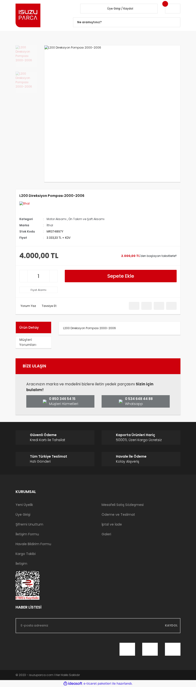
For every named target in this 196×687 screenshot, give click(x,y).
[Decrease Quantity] (23, 276)
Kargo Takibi (26, 553)
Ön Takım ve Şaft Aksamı (86, 219)
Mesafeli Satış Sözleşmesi (123, 504)
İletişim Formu (27, 534)
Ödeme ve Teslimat (118, 514)
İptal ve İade (112, 524)
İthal (50, 225)
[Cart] (172, 9)
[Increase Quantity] (53, 276)
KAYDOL (171, 625)
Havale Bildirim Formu (33, 544)
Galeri (106, 534)
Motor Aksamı (56, 219)
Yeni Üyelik (24, 504)
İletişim (21, 563)
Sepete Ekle (120, 276)
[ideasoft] (72, 683)
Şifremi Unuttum (29, 524)
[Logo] (41, 15)
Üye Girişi (23, 514)
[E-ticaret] (97, 683)
